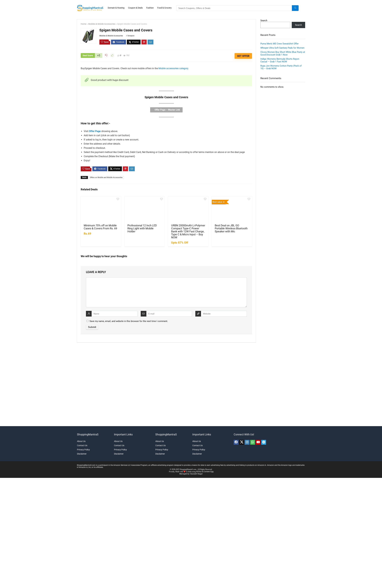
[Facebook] (236, 442)
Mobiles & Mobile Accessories (101, 24)
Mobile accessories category (173, 68)
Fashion (150, 8)
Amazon (131, 36)
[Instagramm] (247, 442)
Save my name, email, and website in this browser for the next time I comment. (129, 321)
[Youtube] (258, 442)
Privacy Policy (83, 449)
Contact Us (82, 445)
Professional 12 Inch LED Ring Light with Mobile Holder (142, 228)
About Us (81, 441)
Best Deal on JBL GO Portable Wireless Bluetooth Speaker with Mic (231, 228)
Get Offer (243, 56)
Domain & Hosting (116, 8)
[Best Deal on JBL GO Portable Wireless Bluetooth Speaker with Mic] (232, 210)
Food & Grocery (164, 8)
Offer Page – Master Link (167, 109)
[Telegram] (263, 442)
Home (83, 24)
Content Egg (209, 472)
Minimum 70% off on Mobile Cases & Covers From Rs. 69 (100, 227)
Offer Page (95, 131)
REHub (199, 472)
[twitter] (241, 442)
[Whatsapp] (252, 442)
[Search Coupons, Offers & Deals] (295, 8)
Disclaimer (82, 454)
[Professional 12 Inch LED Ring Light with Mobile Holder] (144, 210)
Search (263, 20)
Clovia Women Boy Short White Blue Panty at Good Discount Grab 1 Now (282, 53)
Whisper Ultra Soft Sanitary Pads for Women (282, 48)
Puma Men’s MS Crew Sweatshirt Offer (279, 43)
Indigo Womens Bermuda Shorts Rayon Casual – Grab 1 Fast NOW (279, 60)
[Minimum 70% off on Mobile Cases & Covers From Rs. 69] (101, 210)
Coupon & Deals (135, 8)
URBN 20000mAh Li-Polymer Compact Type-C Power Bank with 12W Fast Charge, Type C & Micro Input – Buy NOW (188, 231)
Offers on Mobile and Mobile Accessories (106, 177)
